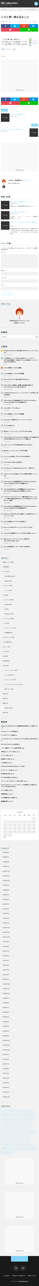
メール (3, 277)
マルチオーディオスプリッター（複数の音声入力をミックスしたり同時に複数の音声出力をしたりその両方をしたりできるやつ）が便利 (20, 498)
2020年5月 (6, 1017)
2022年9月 (6, 885)
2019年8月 (6, 1059)
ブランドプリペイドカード (12, 684)
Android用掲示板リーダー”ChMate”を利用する (17, 546)
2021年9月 (6, 941)
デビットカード (9, 679)
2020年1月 (6, 1035)
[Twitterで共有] (15, 26)
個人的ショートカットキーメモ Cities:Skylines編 (17, 431)
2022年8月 (6, 890)
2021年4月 (6, 965)
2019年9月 (6, 1054)
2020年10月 (6, 993)
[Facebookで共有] (5, 26)
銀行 (4, 712)
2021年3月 (6, 970)
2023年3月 (6, 857)
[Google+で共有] (24, 26)
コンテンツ (17, 21)
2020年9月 (6, 998)
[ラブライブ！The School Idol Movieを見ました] (5, 225)
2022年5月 (6, 904)
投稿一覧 (26, 180)
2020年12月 (6, 984)
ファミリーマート (7, 1140)
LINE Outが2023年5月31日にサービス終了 (13, 766)
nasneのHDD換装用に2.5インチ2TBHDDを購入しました (20, 533)
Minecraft (7, 381)
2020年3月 (6, 1026)
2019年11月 (6, 1045)
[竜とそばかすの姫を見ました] (5, 205)
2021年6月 (6, 956)
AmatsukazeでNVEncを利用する (13, 462)
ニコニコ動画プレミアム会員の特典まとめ (12, 748)
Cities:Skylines (8, 354)
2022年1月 (6, 923)
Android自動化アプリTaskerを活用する (15, 521)
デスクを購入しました (7, 790)
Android (7, 410)
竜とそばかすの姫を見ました (19, 202)
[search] (36, 336)
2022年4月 (6, 909)
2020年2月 (6, 1031)
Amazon (4, 1111)
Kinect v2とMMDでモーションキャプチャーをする (18, 527)
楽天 (15, 1148)
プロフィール (32, 1275)
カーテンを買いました (7, 755)
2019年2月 (6, 1087)
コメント (3, 252)
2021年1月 (6, 979)
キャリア (16, 1123)
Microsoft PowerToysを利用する (10, 744)
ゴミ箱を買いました (6, 762)
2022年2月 (6, 918)
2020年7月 (6, 1007)
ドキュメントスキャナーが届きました (12, 129)
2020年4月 (6, 1021)
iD (9, 1115)
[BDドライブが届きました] (5, 117)
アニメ (12, 21)
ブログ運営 (6, 642)
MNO (25, 1115)
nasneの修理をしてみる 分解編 (12, 367)
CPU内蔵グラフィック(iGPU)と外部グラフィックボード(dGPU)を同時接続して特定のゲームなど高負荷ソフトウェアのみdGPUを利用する (20, 360)
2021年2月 (6, 974)
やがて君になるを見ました (18, 212)
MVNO (32, 1115)
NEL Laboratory (9, 3)
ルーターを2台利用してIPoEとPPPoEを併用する (17, 456)
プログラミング (7, 637)
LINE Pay (19, 1115)
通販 (4, 703)
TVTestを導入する (9, 425)
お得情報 (5, 567)
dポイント (25, 1111)
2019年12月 (6, 1040)
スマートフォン (9, 628)
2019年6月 (6, 1068)
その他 (5, 595)
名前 (3, 270)
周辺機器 (7, 502)
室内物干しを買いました (7, 759)
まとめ (7, 447)
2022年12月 (6, 871)
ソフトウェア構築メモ (29, 1132)
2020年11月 (6, 988)
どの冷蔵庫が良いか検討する (9, 797)
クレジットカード (10, 670)
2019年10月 (6, 1050)
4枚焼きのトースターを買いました (10, 751)
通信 (6, 458)
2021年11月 (6, 932)
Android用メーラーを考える (12, 408)
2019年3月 (6, 1082)
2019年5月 (6, 1073)
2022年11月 (6, 876)
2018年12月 (6, 1097)
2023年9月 (6, 852)
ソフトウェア (8, 427)
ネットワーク (16, 1136)
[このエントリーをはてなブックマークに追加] (33, 26)
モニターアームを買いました (9, 770)
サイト (3, 285)
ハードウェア (8, 370)
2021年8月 (6, 946)
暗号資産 (5, 661)
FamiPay (4, 1115)
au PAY (18, 1111)
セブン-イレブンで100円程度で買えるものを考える (18, 445)
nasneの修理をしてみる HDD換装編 (14, 373)
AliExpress (8, 708)
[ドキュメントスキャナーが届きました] (34, 132)
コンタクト (6, 1275)
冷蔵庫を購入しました (7, 794)
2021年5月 (6, 960)
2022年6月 (6, 899)
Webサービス (8, 470)
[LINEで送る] (29, 30)
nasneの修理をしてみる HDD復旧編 (14, 414)
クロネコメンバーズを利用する (9, 731)
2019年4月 (6, 1078)
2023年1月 (6, 866)
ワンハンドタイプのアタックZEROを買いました (14, 781)
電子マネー (8, 396)
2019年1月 (6, 1092)
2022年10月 (6, 880)
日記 (35, 21)
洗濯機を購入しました (7, 801)
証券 (4, 694)
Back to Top (19, 1259)
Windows (7, 422)
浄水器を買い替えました (7, 773)
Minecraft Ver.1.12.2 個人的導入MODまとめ (16, 379)
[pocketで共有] (10, 30)
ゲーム (5, 571)
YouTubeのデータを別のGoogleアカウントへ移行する (19, 468)
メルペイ (31, 1144)
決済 (4, 665)
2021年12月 (6, 927)
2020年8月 (6, 1003)
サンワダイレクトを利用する (9, 735)
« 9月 (4, 837)
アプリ (10, 1123)
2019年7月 (6, 1064)
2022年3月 (6, 913)
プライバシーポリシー (18, 1275)
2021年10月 (6, 937)
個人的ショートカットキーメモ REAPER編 (15, 450)
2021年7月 (6, 951)
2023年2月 (6, 862)
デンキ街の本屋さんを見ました (9, 777)
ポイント (5, 647)
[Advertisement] (19, 73)
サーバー (27, 1127)
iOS (6, 609)
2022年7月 (6, 894)
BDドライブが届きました (18, 114)
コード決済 (8, 675)
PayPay (4, 1119)
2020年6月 (6, 1012)
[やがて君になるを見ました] (5, 215)
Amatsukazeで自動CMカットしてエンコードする (18, 419)
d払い (31, 1111)
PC (6, 364)
